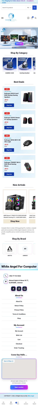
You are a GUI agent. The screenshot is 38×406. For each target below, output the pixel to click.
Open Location (19, 387)
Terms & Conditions (19, 314)
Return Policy (19, 306)
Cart (19, 339)
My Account (19, 331)
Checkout (19, 344)
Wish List (19, 335)
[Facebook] (13, 288)
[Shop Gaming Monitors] (19, 38)
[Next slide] (35, 38)
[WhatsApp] (24, 288)
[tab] (15, 47)
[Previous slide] (2, 38)
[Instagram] (19, 288)
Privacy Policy (19, 310)
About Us (19, 301)
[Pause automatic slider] (36, 47)
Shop (19, 318)
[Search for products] (34, 7)
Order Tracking (19, 348)
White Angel (31, 396)
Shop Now (19, 43)
